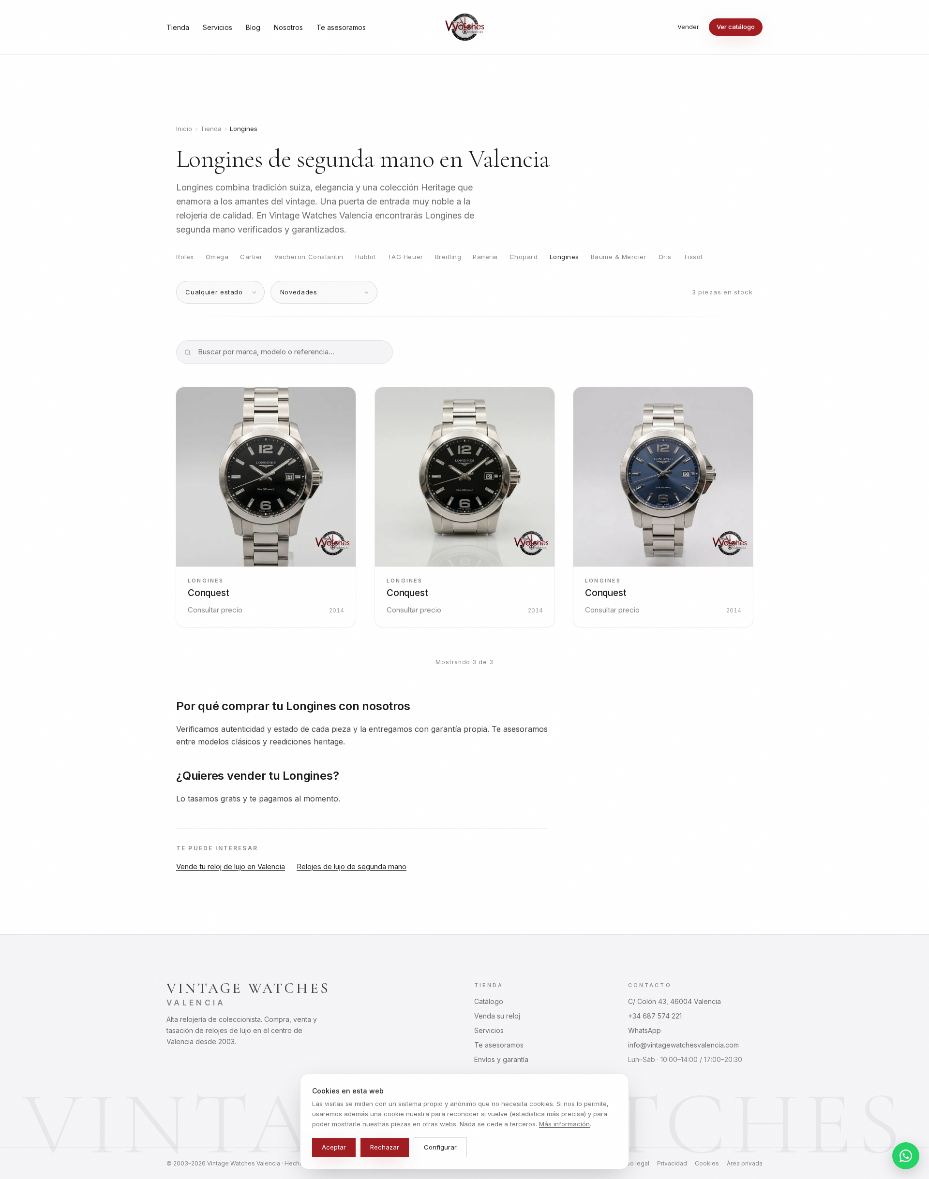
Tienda (177, 27)
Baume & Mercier (619, 257)
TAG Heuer (405, 257)
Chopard (523, 257)
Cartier (251, 257)
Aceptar (334, 1147)
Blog (253, 27)
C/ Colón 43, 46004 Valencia (674, 1001)
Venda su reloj (497, 1016)
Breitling (448, 257)
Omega (217, 257)
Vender (688, 26)
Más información (564, 1124)
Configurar (440, 1147)
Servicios (217, 27)
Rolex (185, 257)
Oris (665, 257)
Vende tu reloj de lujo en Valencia (230, 866)
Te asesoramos (341, 27)
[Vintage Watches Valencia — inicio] (464, 27)
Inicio (184, 128)
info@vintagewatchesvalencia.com (683, 1045)
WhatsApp (644, 1030)
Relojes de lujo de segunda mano (351, 866)
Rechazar (384, 1147)
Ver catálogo (736, 26)
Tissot (693, 257)
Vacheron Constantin (309, 257)
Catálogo (488, 1001)
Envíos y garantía (501, 1059)
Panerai (485, 257)
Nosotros (288, 27)
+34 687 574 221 (655, 1016)
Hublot (365, 257)
